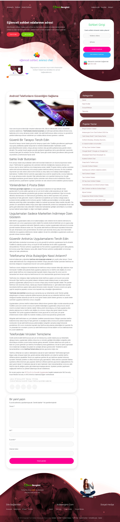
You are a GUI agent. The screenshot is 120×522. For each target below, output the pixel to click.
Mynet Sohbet (86, 192)
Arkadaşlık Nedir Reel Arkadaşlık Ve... (94, 155)
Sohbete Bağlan (97, 49)
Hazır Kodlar (86, 104)
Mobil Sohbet (26, 7)
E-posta (12, 440)
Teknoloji (28, 379)
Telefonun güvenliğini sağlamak (42, 381)
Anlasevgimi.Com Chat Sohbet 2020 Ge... (95, 132)
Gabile (100, 518)
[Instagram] (34, 387)
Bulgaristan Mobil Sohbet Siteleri (92, 196)
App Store (28, 34)
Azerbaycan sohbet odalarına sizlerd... (94, 170)
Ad (10, 430)
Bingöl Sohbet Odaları (89, 129)
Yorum (12, 406)
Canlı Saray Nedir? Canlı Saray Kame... (94, 136)
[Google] (23, 387)
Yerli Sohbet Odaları (88, 173)
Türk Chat (75, 518)
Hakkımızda (95, 7)
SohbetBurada (93, 518)
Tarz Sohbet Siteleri (88, 177)
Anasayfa (10, 7)
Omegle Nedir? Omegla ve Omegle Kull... (95, 151)
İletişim (110, 7)
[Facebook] (12, 387)
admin (12, 379)
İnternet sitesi (13, 449)
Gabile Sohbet (83, 518)
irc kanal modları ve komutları (91, 144)
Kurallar (103, 7)
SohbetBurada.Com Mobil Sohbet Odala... (95, 185)
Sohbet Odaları (66, 518)
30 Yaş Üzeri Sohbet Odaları (91, 181)
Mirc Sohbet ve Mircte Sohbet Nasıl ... (94, 188)
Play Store (13, 34)
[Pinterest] (29, 387)
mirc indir (93, 64)
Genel (84, 100)
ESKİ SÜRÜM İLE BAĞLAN (97, 54)
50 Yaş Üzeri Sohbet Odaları (91, 147)
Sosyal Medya (87, 108)
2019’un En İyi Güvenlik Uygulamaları (36, 372)
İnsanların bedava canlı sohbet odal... (94, 200)
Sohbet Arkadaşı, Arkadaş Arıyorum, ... (94, 140)
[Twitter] (17, 387)
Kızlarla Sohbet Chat (88, 159)
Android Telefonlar (15, 381)
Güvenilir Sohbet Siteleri (90, 166)
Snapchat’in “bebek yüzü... (90, 162)
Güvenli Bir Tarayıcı (27, 381)
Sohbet (17, 7)
